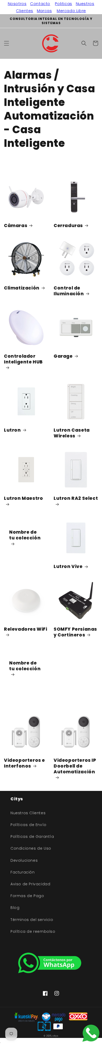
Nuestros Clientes (28, 813)
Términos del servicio (31, 919)
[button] (6, 43)
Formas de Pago (27, 895)
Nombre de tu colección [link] (25, 535)
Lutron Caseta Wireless (72, 433)
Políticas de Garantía (32, 836)
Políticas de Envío (28, 824)
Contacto (40, 3)
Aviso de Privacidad (30, 884)
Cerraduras (68, 225)
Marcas (44, 10)
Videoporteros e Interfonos (24, 763)
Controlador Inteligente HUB (23, 359)
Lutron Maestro (23, 498)
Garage (63, 356)
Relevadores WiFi (25, 629)
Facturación (22, 872)
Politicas (63, 3)
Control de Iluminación (69, 291)
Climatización (21, 288)
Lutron (12, 430)
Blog (14, 907)
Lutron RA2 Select (76, 498)
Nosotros (17, 3)
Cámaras (15, 225)
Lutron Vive (68, 566)
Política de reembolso (32, 931)
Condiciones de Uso (30, 848)
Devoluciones (24, 860)
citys (55, 1035)
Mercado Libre (71, 10)
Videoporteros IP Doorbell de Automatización (75, 766)
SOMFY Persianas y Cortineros (75, 632)
